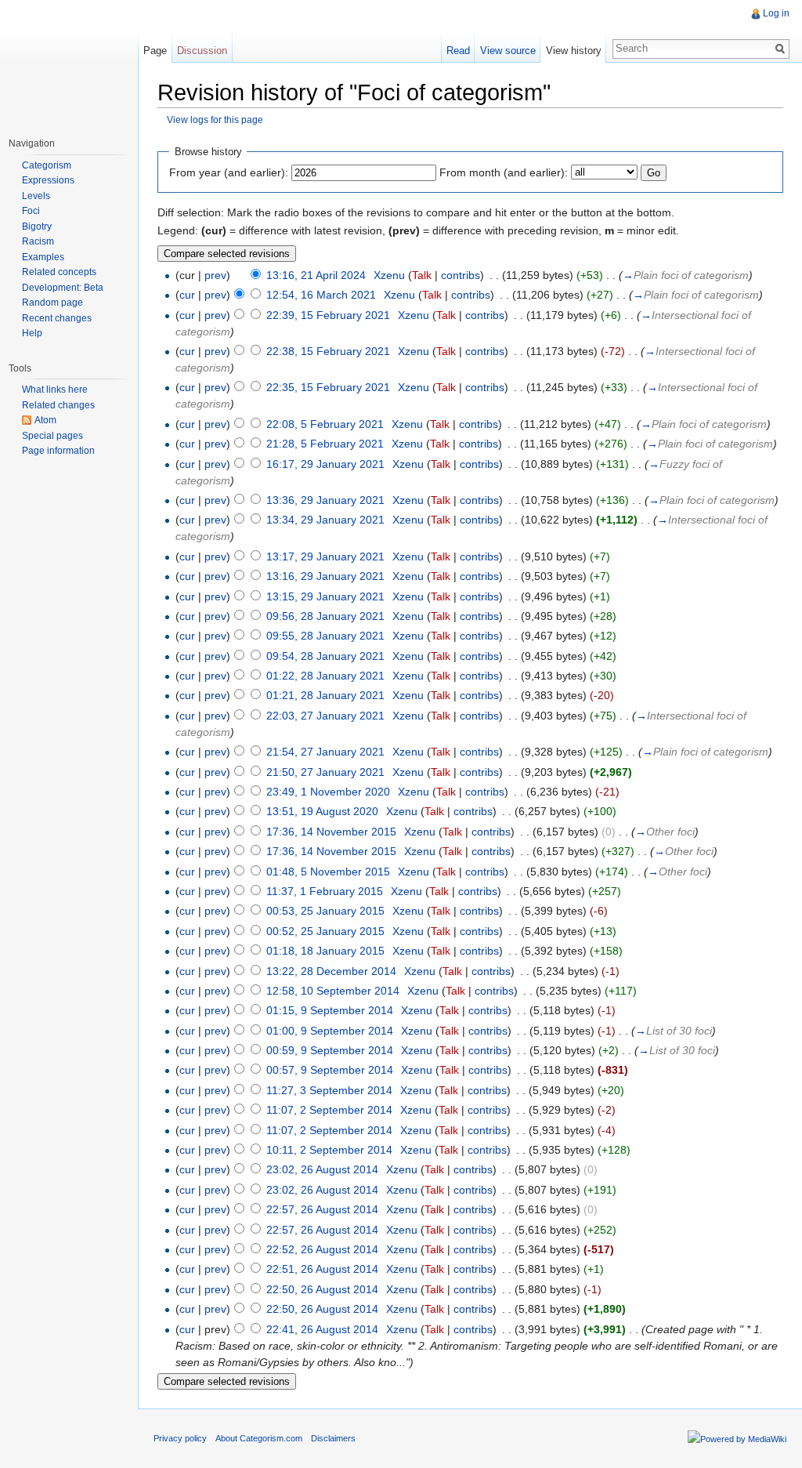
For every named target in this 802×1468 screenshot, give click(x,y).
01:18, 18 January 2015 (325, 950)
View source (508, 50)
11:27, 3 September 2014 (329, 1090)
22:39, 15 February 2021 (328, 315)
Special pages (52, 435)
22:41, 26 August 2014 (322, 1329)
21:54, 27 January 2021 (325, 751)
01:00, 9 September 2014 (329, 1030)
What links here (55, 389)
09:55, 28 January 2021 (325, 635)
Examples (43, 257)
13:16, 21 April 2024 (316, 275)
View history (574, 50)
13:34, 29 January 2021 (325, 519)
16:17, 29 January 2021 (325, 464)
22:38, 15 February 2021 (328, 351)
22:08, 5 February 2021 (325, 424)
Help (32, 333)
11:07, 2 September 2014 (329, 1110)
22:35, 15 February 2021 (328, 387)
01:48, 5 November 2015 (328, 871)
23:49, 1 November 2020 (328, 791)
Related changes (58, 405)
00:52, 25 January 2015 (325, 931)
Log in (776, 13)
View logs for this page (215, 119)
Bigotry (37, 226)
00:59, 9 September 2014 (329, 1050)
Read (458, 50)
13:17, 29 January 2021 (325, 556)
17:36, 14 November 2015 (331, 831)
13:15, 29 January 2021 (325, 596)
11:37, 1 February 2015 (324, 891)
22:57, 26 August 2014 (322, 1209)
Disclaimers (333, 1438)
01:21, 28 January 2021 (325, 695)
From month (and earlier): (503, 172)
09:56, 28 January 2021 (325, 616)
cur (187, 294)
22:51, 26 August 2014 (322, 1269)
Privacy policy (180, 1438)
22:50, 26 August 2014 (322, 1289)
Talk (422, 275)
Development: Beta (62, 287)
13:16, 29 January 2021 (325, 576)
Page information (58, 450)
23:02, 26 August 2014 (322, 1169)
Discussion (202, 50)
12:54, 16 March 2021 (321, 294)
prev (215, 275)
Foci (31, 210)
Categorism (46, 165)
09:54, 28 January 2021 (325, 656)
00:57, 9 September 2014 (329, 1070)
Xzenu (389, 275)
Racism (38, 241)
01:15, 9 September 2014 (329, 1010)
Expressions (48, 180)
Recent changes (57, 318)
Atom (45, 420)
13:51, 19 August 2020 (322, 811)
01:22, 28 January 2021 (325, 675)
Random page (52, 302)
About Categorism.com (258, 1438)
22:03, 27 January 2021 (325, 715)
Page (155, 50)
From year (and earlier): (228, 172)
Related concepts (59, 271)
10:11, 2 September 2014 (329, 1150)
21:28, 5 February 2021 (325, 443)
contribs (460, 275)
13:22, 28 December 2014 (331, 971)
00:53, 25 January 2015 (325, 910)
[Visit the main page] (69, 62)
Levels (36, 195)
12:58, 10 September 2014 (332, 990)
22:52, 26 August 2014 (322, 1249)
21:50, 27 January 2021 (325, 772)
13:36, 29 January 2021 (325, 500)
